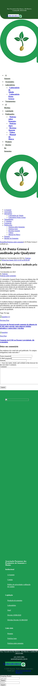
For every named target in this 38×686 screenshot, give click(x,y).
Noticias (28, 258)
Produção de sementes (14, 600)
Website (2, 360)
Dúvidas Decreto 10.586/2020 (17, 620)
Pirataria (10, 633)
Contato (10, 580)
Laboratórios (11, 605)
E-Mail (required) (6, 358)
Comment (3, 367)
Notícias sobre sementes (15, 643)
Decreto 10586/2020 (14, 615)
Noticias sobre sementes (15, 242)
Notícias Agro (12, 638)
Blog (5, 242)
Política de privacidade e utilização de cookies (18, 586)
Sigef (9, 610)
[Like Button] (1, 315)
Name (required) (5, 356)
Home (2, 242)
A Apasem (10, 575)
